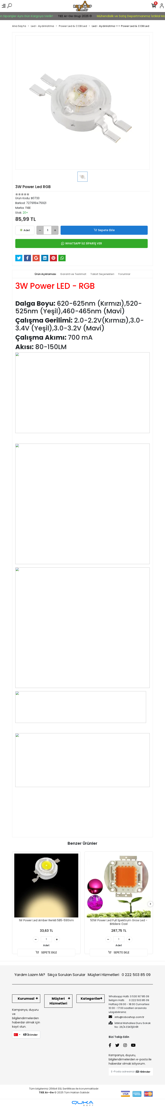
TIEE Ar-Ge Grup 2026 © (66, 16)
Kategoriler (90, 998)
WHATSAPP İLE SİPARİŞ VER (83, 243)
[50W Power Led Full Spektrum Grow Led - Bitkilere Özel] (119, 885)
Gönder (33, 1035)
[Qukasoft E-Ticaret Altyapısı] (82, 1103)
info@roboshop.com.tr (129, 1017)
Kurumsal (26, 998)
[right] (150, 904)
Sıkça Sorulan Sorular (66, 974)
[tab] (45, 274)
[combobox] (17, 1034)
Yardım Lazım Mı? (29, 974)
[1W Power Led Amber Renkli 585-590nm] (46, 885)
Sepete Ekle (106, 230)
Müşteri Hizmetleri (119, 974)
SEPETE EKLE (48, 952)
